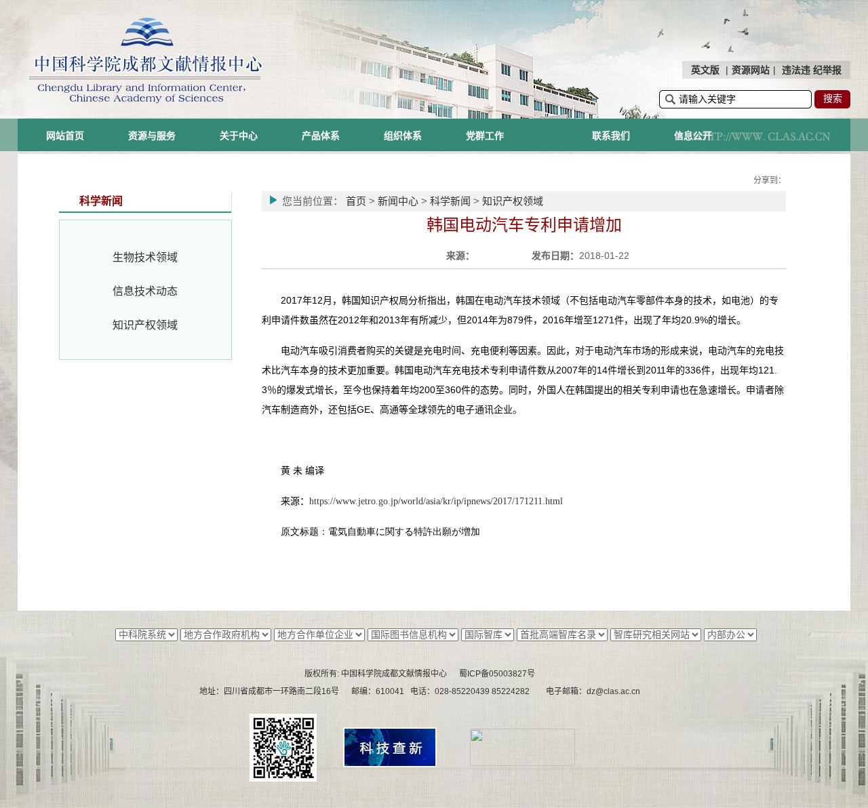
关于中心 (239, 135)
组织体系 (403, 135)
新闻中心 (398, 201)
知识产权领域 (145, 325)
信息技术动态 (145, 291)
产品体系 (321, 135)
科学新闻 (450, 201)
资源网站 (751, 69)
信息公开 (693, 135)
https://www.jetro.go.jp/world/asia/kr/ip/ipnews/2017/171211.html (436, 501)
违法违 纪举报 (812, 69)
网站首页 (65, 135)
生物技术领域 (145, 257)
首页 (356, 201)
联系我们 (611, 135)
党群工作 (485, 135)
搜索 (832, 98)
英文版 (705, 69)
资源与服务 (152, 135)
